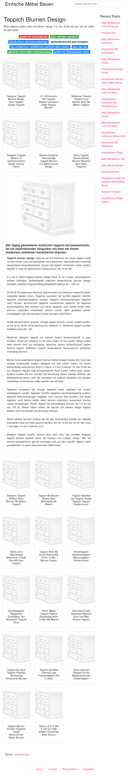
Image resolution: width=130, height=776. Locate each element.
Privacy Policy (70, 769)
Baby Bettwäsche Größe (111, 60)
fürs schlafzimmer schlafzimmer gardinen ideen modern (40, 46)
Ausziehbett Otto (110, 171)
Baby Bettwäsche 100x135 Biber (111, 90)
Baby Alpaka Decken (113, 165)
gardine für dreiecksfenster (34, 36)
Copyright (88, 769)
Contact (53, 769)
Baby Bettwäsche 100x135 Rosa (111, 124)
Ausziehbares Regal (112, 152)
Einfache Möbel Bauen (29, 4)
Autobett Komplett (111, 191)
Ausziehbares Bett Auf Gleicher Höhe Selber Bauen (113, 181)
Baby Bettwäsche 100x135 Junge (111, 24)
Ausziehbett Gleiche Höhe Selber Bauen (112, 80)
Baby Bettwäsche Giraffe (111, 114)
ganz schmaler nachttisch (64, 36)
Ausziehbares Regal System (112, 199)
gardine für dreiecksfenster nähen (71, 51)
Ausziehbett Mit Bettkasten (110, 144)
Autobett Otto (109, 32)
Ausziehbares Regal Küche (112, 70)
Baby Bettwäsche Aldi (113, 159)
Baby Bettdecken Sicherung (111, 40)
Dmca (40, 769)
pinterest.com (22, 754)
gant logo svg (80, 46)
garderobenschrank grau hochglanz (69, 41)
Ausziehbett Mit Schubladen (110, 50)
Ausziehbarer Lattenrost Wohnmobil (113, 134)
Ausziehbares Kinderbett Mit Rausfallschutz (109, 102)
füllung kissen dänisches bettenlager (28, 41)
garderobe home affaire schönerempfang (29, 51)
